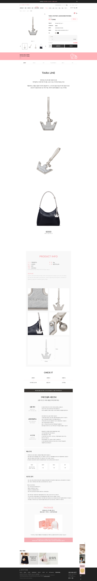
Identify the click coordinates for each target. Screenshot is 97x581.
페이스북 (70, 578)
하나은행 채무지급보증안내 (47, 576)
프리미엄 (50, 8)
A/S (46, 572)
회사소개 (21, 572)
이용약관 (25, 572)
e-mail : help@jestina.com (72, 576)
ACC (32, 8)
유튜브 (72, 578)
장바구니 (74, 7)
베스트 (56, 8)
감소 (50, 39)
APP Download (51, 572)
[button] (20, 46)
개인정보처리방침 (57, 572)
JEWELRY (22, 8)
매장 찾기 (39, 572)
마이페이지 (71, 7)
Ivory (55, 33)
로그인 (70, 5)
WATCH (29, 8)
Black (58, 33)
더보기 (65, 8)
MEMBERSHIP (34, 572)
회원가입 (73, 5)
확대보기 (45, 14)
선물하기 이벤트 (76, 7)
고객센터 (76, 5)
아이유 (47, 8)
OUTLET (41, 8)
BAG (25, 8)
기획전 (59, 8)
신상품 (53, 8)
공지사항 (29, 572)
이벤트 (62, 8)
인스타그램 (69, 578)
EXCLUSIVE (36, 8)
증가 (54, 39)
